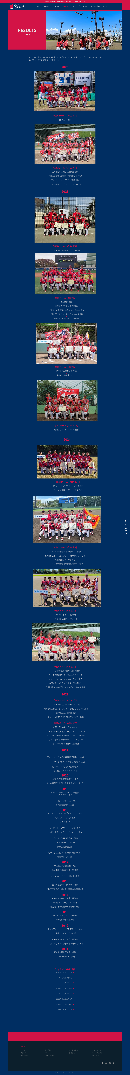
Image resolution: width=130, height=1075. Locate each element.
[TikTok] (125, 534)
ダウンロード (97, 1055)
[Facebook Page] (125, 520)
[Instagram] (125, 529)
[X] (125, 525)
